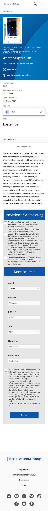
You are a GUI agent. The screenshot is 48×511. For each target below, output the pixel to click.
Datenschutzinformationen (28, 403)
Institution (13, 355)
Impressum (24, 469)
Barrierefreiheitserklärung (24, 474)
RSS (24, 485)
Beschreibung (9, 140)
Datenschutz (24, 480)
